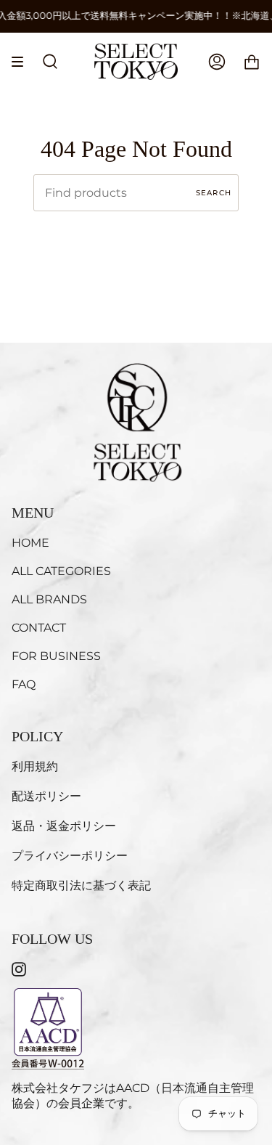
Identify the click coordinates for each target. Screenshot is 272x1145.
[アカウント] (217, 62)
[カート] (251, 62)
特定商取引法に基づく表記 (81, 885)
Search (213, 192)
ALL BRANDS (49, 599)
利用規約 (35, 766)
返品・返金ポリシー (64, 826)
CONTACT (39, 628)
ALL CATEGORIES (61, 571)
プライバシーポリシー (70, 856)
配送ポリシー (46, 796)
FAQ (24, 684)
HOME (30, 543)
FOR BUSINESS (56, 656)
